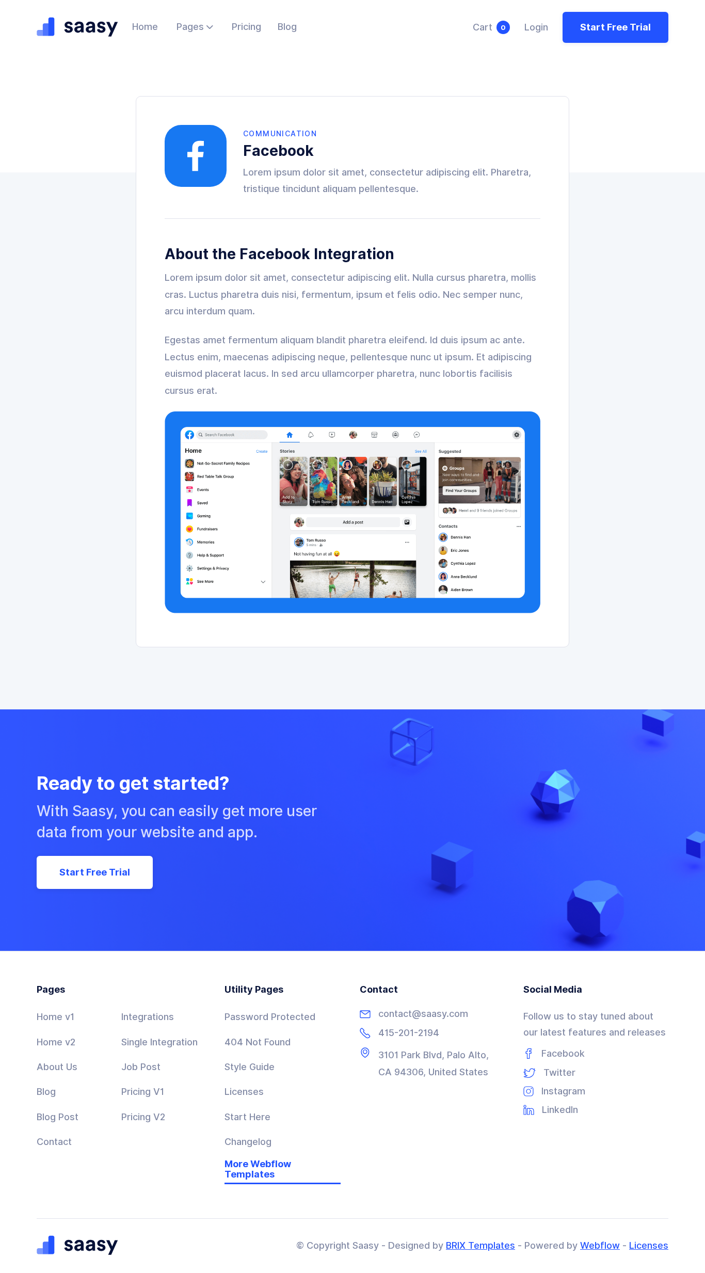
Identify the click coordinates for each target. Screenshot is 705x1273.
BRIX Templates (480, 1245)
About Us (57, 1066)
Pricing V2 (143, 1116)
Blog (46, 1091)
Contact (54, 1141)
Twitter (559, 1073)
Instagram (563, 1091)
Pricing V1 (142, 1091)
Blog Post (57, 1116)
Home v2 (56, 1042)
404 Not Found (258, 1042)
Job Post (141, 1066)
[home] (78, 27)
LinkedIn (560, 1110)
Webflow (600, 1245)
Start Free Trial (615, 27)
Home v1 (55, 1016)
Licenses (244, 1091)
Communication (280, 134)
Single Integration (159, 1042)
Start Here (247, 1116)
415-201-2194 (408, 1033)
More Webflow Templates (258, 1169)
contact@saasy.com (423, 1014)
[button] (194, 27)
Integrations (147, 1016)
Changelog (248, 1141)
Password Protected (270, 1016)
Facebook (563, 1053)
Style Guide (250, 1066)
